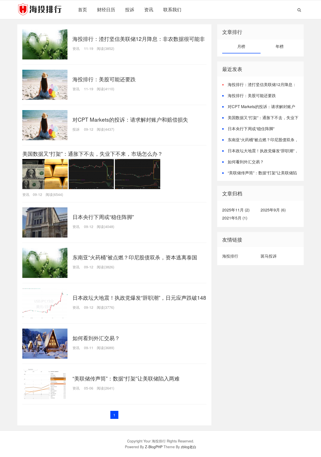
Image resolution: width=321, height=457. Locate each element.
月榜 (241, 46)
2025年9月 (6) (273, 210)
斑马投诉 (269, 256)
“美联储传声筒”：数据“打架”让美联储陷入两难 (126, 378)
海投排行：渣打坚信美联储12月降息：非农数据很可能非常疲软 (259, 87)
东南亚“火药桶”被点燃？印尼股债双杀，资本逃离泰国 (134, 257)
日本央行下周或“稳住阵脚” (103, 216)
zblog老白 (188, 446)
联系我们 (172, 9)
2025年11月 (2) (236, 210)
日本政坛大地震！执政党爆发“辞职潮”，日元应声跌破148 (139, 297)
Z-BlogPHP (154, 446)
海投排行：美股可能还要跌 (104, 79)
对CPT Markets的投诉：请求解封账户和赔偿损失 (130, 119)
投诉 (129, 9)
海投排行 (230, 256)
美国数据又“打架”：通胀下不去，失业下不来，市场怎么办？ (92, 153)
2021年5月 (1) (234, 218)
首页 (82, 9)
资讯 (148, 9)
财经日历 (106, 9)
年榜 (280, 46)
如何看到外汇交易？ (96, 338)
